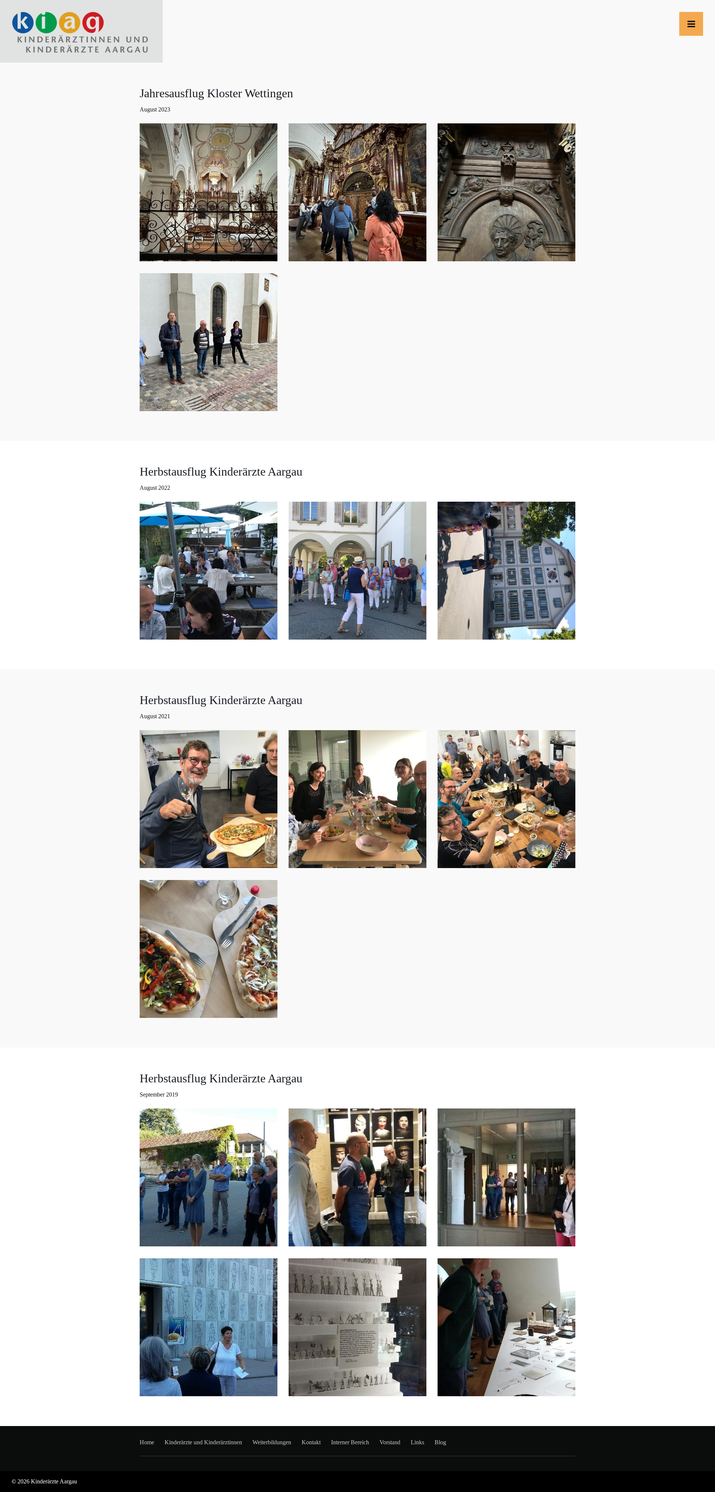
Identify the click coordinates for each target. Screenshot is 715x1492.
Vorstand (389, 1442)
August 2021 (155, 716)
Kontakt (311, 1442)
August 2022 (155, 488)
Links (417, 1442)
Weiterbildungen (271, 1442)
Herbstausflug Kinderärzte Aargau (221, 471)
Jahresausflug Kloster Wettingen (216, 93)
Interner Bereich (350, 1442)
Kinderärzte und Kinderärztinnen (203, 1442)
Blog (440, 1442)
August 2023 (155, 109)
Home (147, 1442)
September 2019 (159, 1094)
